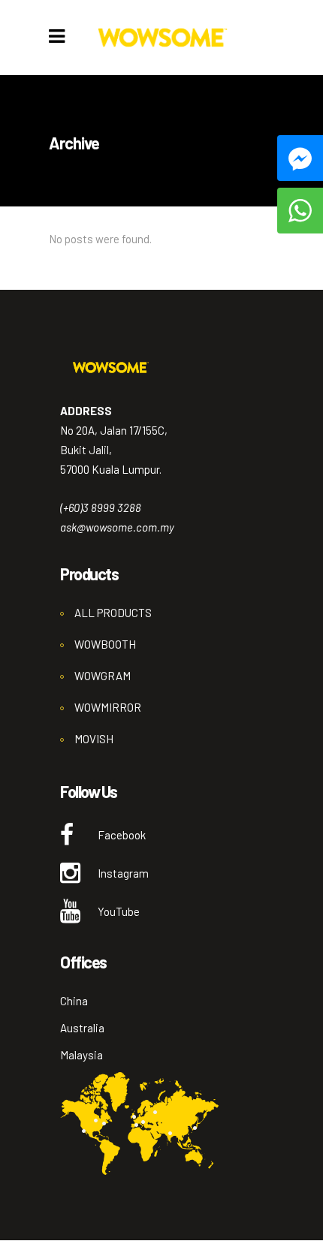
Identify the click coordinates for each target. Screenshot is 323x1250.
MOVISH (93, 738)
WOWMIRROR (107, 707)
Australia (82, 1028)
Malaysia (81, 1055)
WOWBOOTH (105, 644)
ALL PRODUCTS (113, 612)
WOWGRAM (102, 675)
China (74, 1001)
